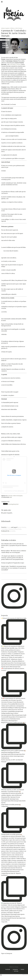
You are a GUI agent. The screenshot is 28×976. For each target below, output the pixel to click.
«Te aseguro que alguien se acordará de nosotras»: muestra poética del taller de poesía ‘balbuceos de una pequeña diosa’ (12, 557)
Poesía (19, 529)
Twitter (14, 495)
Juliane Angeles (5, 28)
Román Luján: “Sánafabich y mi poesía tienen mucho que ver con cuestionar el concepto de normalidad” (13, 568)
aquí (10, 497)
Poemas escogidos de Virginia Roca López (12, 563)
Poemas (20, 28)
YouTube (16, 971)
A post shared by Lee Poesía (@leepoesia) (14, 490)
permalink (12, 531)
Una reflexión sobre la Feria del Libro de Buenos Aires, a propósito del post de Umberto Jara (14, 545)
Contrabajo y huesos (15, 64)
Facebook (9, 495)
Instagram (19, 495)
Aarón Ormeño (22, 527)
